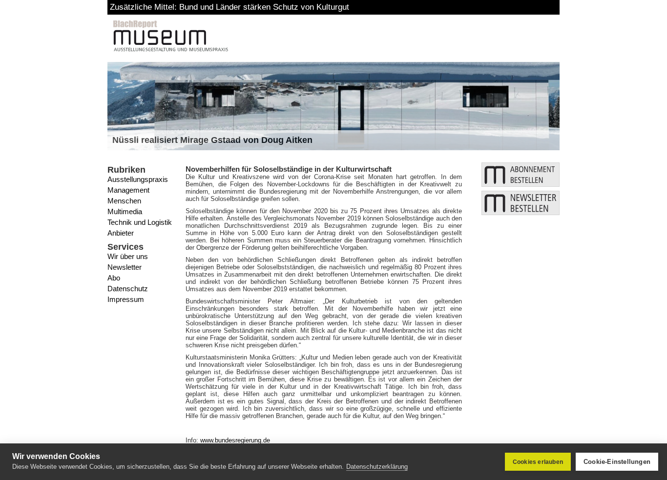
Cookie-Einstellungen (617, 461)
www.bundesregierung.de (235, 440)
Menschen (124, 201)
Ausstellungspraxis (137, 179)
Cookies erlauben (538, 462)
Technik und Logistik (139, 222)
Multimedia (124, 211)
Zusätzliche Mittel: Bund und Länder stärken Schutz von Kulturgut (229, 7)
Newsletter (124, 267)
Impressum (125, 299)
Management (128, 190)
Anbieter (120, 233)
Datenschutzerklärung (377, 466)
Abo (113, 278)
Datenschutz (127, 288)
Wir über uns (127, 256)
